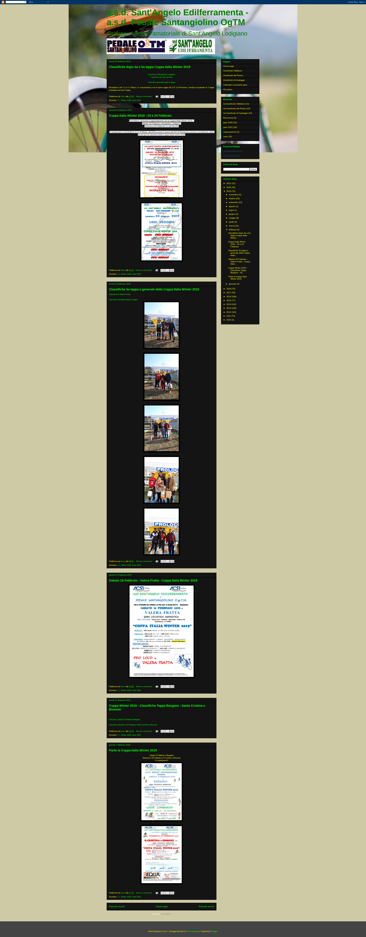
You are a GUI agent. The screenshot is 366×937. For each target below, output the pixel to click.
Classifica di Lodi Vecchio (161, 77)
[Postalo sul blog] (164, 96)
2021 (229, 183)
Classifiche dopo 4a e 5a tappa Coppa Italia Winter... (239, 235)
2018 (229, 289)
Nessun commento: (144, 96)
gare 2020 (228, 122)
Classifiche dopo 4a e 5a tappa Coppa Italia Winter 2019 (149, 67)
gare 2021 (228, 127)
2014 (229, 304)
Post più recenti (117, 906)
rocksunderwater (193, 931)
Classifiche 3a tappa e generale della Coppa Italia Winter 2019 (154, 289)
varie (225, 136)
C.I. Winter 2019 (124, 100)
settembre (234, 202)
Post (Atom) (166, 914)
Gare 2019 (136, 100)
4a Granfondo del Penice (234, 108)
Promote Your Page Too (231, 156)
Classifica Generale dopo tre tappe (123, 300)
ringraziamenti (229, 132)
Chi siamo (227, 89)
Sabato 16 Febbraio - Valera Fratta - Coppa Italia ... (239, 261)
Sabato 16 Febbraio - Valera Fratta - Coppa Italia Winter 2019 (153, 580)
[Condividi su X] (167, 96)
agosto (232, 206)
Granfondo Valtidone (232, 71)
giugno (232, 214)
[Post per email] (157, 96)
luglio (231, 210)
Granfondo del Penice (233, 75)
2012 (229, 312)
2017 (229, 292)
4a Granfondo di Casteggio (235, 113)
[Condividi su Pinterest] (172, 96)
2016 (229, 296)
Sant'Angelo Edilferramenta (232, 151)
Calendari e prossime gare (235, 85)
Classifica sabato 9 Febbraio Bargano (124, 719)
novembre (234, 194)
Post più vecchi (206, 906)
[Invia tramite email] (162, 96)
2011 (228, 316)
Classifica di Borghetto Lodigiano (161, 74)
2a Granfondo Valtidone (234, 104)
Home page (162, 906)
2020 (229, 187)
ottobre (232, 198)
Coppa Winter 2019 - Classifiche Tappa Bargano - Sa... (237, 270)
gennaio (233, 284)
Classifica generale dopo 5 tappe (161, 82)
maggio (232, 218)
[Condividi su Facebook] (170, 96)
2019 (229, 191)
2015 (229, 300)
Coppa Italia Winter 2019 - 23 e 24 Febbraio (140, 115)
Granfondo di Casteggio (234, 80)
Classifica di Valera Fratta (119, 294)
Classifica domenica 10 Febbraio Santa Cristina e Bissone (133, 725)
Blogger (214, 931)
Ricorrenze (228, 118)
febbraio (233, 229)
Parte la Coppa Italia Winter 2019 (133, 750)
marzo (232, 226)
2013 (229, 308)
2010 (229, 320)
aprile (231, 222)
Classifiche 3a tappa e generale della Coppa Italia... (239, 252)
